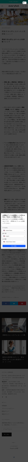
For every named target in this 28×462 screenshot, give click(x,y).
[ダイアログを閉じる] (26, 214)
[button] (24, 3)
